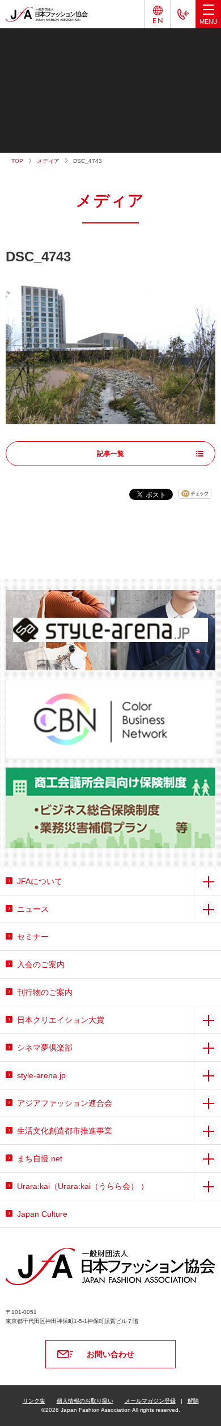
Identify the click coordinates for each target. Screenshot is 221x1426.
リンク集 (34, 1401)
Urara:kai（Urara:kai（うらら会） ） (82, 1186)
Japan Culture (42, 1213)
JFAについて (39, 881)
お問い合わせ (110, 1354)
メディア (48, 161)
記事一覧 (110, 454)
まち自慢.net (39, 1158)
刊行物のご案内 (45, 992)
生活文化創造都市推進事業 (64, 1130)
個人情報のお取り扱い (85, 1401)
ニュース (33, 909)
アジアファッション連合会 (64, 1103)
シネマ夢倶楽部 (45, 1047)
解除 (193, 1401)
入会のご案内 (41, 964)
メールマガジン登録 (150, 1401)
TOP (17, 161)
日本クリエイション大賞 (60, 1019)
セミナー (33, 936)
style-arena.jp (41, 1075)
